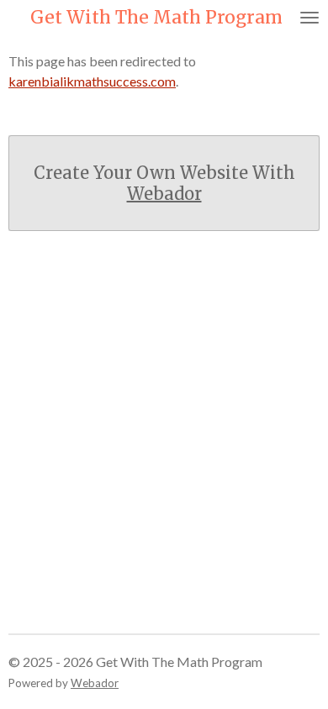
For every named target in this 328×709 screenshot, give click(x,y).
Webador (164, 193)
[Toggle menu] (309, 17)
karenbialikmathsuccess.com (92, 81)
